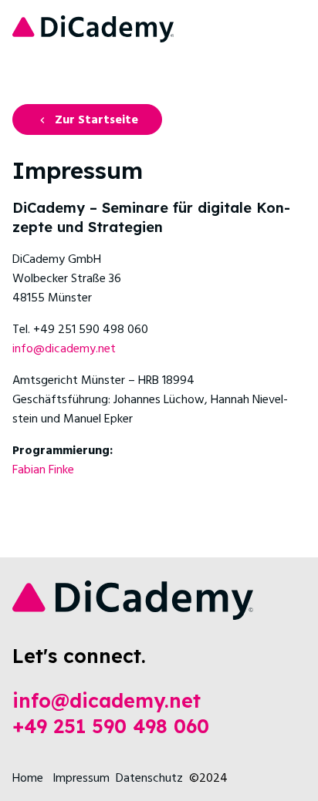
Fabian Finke (43, 470)
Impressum (81, 779)
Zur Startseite (96, 120)
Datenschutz (149, 779)
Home (27, 779)
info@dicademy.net (64, 349)
